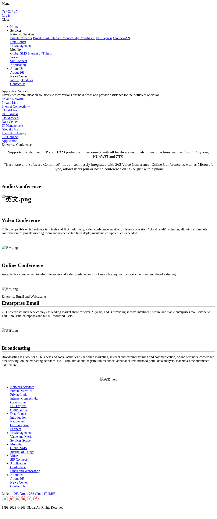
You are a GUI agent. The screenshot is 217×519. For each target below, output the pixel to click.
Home (14, 26)
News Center (19, 482)
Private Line (10, 102)
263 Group (21, 493)
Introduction (18, 417)
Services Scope (20, 440)
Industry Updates (21, 80)
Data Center (18, 42)
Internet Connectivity (64, 38)
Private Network (21, 38)
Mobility (16, 444)
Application (18, 65)
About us (16, 475)
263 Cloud (36, 493)
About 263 (17, 72)
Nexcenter (17, 421)
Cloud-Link (9, 110)
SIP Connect (18, 61)
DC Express (104, 38)
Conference (18, 467)
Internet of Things (40, 53)
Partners (15, 429)
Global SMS (18, 53)
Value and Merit (21, 436)
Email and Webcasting (25, 471)
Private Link (41, 38)
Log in (6, 15)
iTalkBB (50, 493)
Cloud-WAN (121, 38)
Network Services (22, 387)
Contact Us (17, 84)
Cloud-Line (87, 38)
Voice (14, 455)
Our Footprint (19, 425)
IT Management (21, 46)
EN (16, 11)
